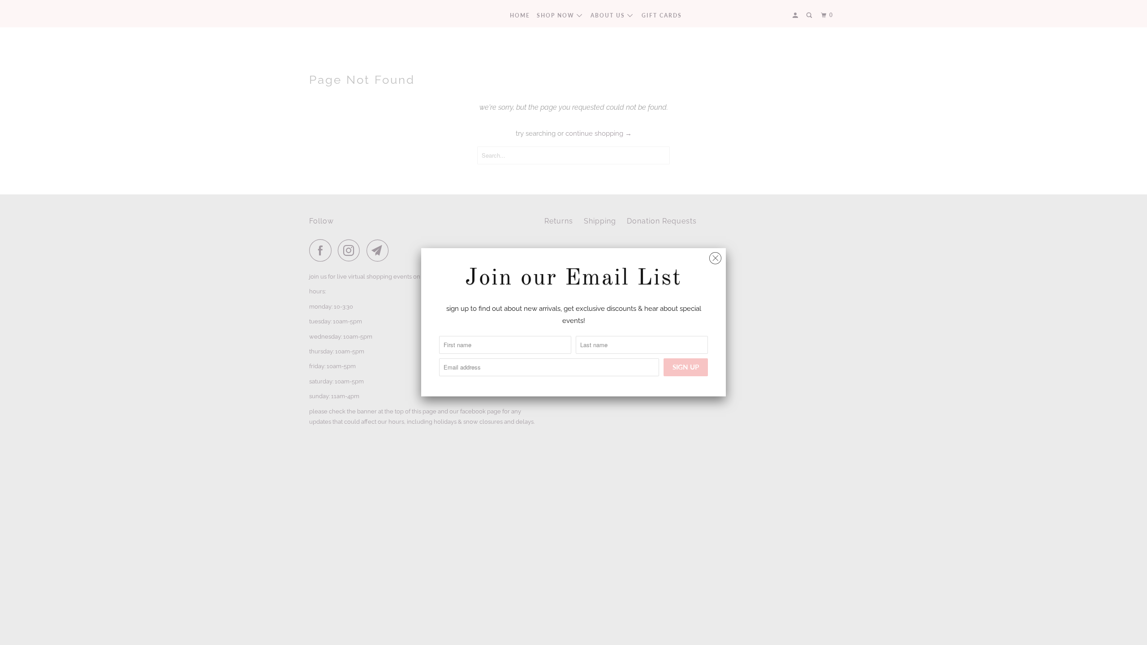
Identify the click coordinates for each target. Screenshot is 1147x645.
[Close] (715, 256)
